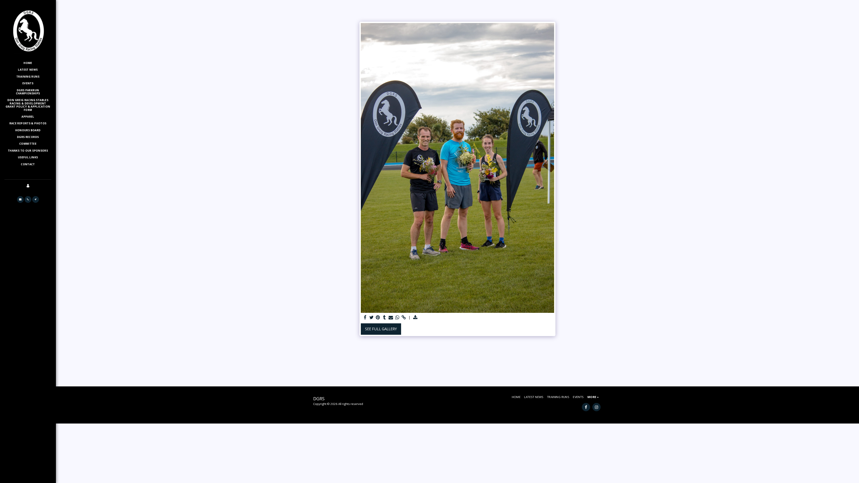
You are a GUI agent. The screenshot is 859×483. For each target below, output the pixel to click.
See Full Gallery (381, 328)
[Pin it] (378, 317)
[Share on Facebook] (365, 317)
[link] (404, 317)
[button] (20, 199)
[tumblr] (384, 317)
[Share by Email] (391, 317)
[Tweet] (371, 317)
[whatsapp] (397, 317)
